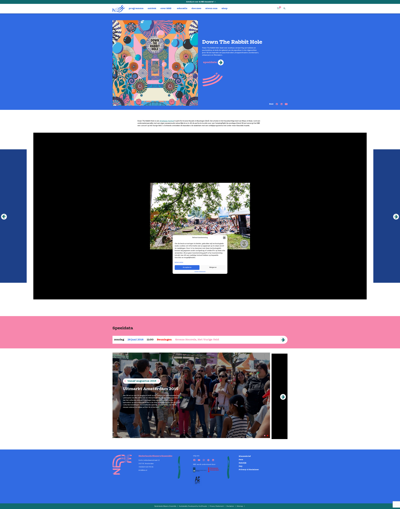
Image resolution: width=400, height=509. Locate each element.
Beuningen (164, 339)
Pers (241, 459)
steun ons (211, 8)
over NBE (165, 8)
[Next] (283, 396)
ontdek (152, 8)
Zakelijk (242, 463)
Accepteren (187, 267)
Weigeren (213, 267)
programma (136, 8)
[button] (224, 238)
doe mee (196, 8)
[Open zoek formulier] (284, 8)
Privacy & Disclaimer (249, 469)
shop (225, 8)
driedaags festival (167, 121)
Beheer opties (179, 262)
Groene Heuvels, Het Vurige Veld (197, 339)
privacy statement (200, 271)
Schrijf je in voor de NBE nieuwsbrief (200, 2)
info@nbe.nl (143, 470)
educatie (182, 8)
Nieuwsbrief (245, 456)
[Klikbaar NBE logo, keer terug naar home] (118, 8)
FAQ (240, 466)
